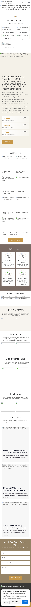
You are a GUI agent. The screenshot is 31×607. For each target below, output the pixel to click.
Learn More (7, 141)
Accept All (25, 602)
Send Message (15, 577)
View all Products (15, 240)
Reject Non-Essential (15, 602)
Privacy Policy (19, 598)
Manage (6, 602)
